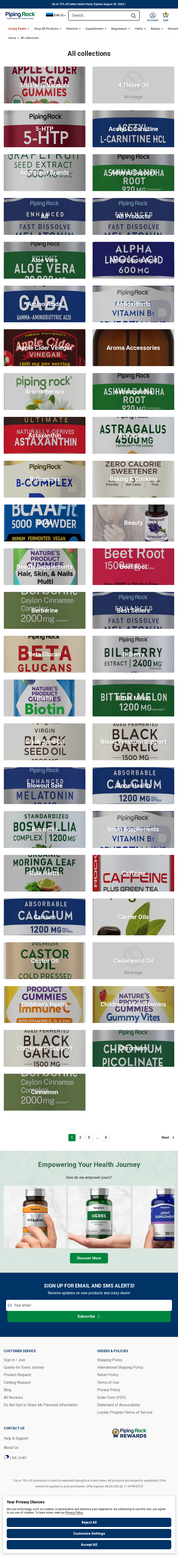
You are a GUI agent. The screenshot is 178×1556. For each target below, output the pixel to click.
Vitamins (72, 28)
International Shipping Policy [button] (120, 1367)
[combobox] (98, 15)
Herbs (139, 28)
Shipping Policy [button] (109, 1360)
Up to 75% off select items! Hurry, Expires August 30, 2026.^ (89, 4)
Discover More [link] (89, 1258)
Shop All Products (46, 28)
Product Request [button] (17, 1375)
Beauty (155, 28)
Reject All (89, 1522)
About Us (11, 1447)
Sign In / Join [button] (14, 1360)
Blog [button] (7, 1390)
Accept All (89, 1544)
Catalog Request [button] (17, 1382)
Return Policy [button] (108, 1375)
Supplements (94, 28)
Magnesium (119, 28)
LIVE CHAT (18, 1458)
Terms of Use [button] (108, 1382)
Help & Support (16, 1438)
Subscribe (86, 1316)
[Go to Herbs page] (99, 1217)
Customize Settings (89, 1533)
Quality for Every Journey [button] (24, 1367)
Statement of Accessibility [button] (118, 1405)
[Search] (133, 15)
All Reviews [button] (13, 1397)
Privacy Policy (74, 1512)
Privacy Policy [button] (108, 1390)
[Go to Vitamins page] (35, 1217)
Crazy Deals (17, 28)
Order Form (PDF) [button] (111, 1397)
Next (165, 1137)
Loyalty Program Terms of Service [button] (125, 1412)
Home (12, 38)
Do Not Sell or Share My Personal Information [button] (41, 1405)
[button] (153, 15)
